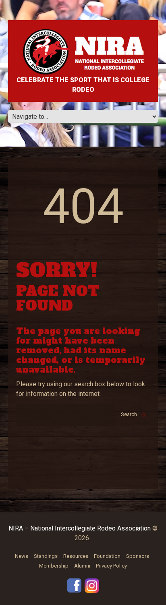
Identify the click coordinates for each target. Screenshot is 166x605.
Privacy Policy (111, 566)
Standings (46, 556)
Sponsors (137, 556)
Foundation (107, 556)
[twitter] (92, 585)
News (21, 556)
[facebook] (74, 584)
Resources (75, 556)
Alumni (82, 566)
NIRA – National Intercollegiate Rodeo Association (79, 528)
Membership (53, 566)
